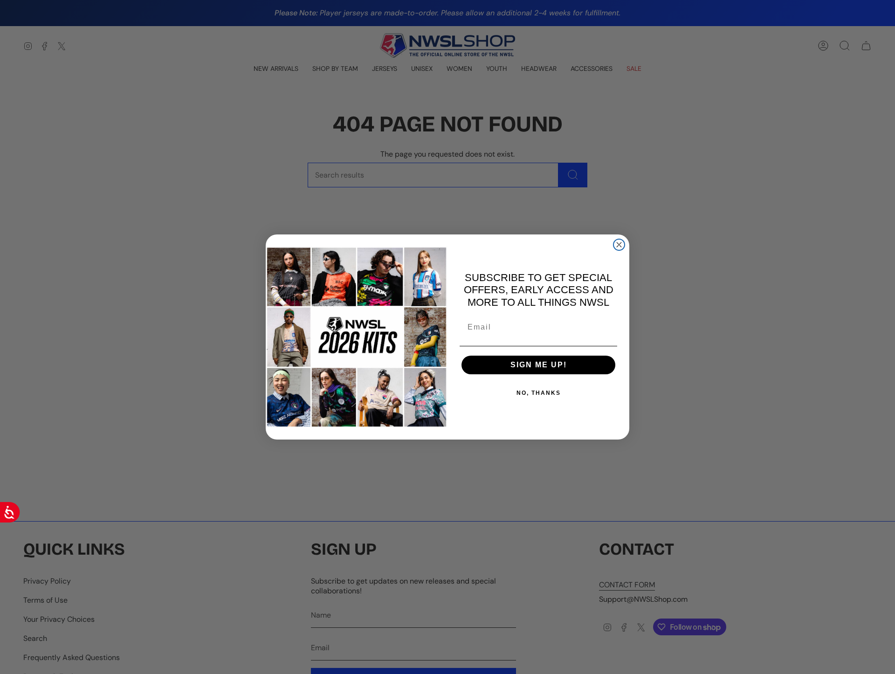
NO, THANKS (538, 393)
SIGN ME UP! (538, 365)
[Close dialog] (619, 244)
